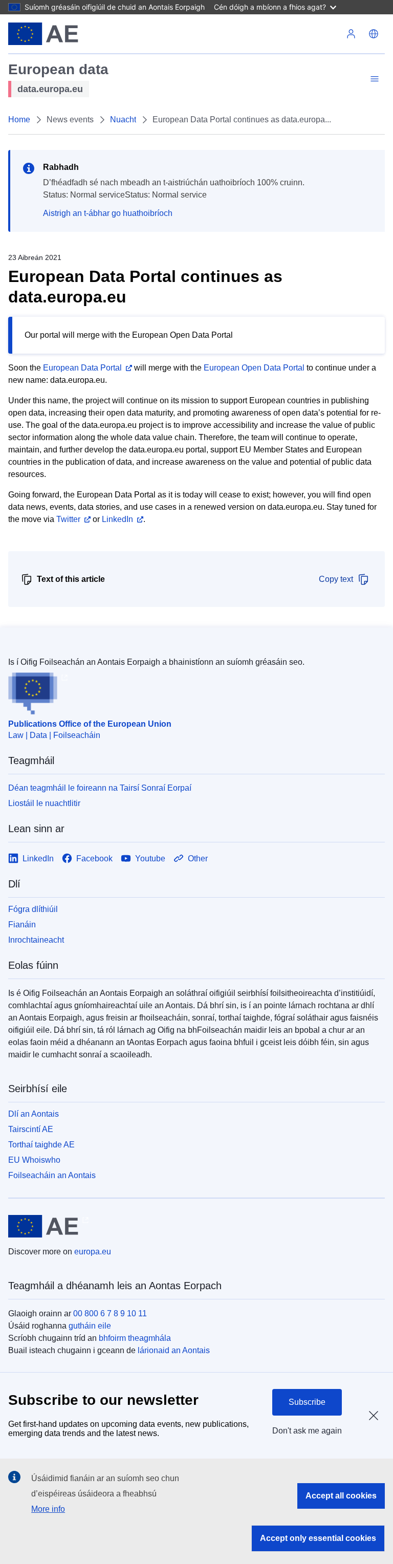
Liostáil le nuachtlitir (44, 803)
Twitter (68, 519)
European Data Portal (82, 367)
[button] (373, 34)
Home (19, 119)
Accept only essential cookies (318, 1538)
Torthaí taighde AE (41, 1144)
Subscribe (307, 1402)
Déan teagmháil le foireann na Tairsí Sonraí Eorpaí (99, 788)
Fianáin (22, 924)
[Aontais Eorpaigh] (43, 34)
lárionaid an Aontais (174, 1350)
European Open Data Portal (254, 367)
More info (48, 1509)
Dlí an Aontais (33, 1114)
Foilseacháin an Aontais (52, 1175)
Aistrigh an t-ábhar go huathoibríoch (107, 213)
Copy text (336, 579)
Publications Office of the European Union (89, 724)
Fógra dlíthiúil (33, 909)
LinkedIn (117, 519)
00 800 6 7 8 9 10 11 (110, 1313)
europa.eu (92, 1251)
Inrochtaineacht (36, 940)
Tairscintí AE (30, 1129)
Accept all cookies (341, 1495)
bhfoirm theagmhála (135, 1338)
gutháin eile (90, 1325)
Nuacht (123, 119)
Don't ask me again (307, 1430)
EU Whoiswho (34, 1160)
